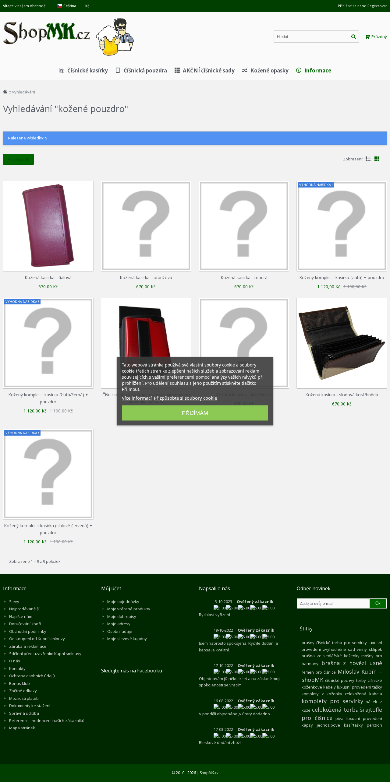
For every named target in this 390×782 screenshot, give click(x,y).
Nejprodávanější (24, 609)
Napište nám (20, 616)
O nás (14, 661)
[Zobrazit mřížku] (376, 158)
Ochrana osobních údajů (32, 676)
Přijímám (195, 413)
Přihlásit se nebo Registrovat (362, 6)
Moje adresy (118, 623)
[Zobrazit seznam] (368, 158)
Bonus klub (19, 683)
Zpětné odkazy (23, 690)
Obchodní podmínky (27, 631)
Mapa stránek (22, 728)
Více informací (137, 398)
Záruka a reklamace (27, 646)
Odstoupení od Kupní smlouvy (37, 638)
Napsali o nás (214, 588)
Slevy (14, 601)
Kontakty (17, 668)
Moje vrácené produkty (128, 609)
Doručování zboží (25, 623)
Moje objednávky (123, 601)
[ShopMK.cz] (68, 16)
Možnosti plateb (24, 698)
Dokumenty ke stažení (29, 705)
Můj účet (111, 588)
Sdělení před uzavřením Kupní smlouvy (45, 653)
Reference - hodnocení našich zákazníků (46, 720)
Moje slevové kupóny (127, 638)
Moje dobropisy (121, 616)
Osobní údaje (119, 631)
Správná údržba (24, 713)
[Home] (5, 91)
